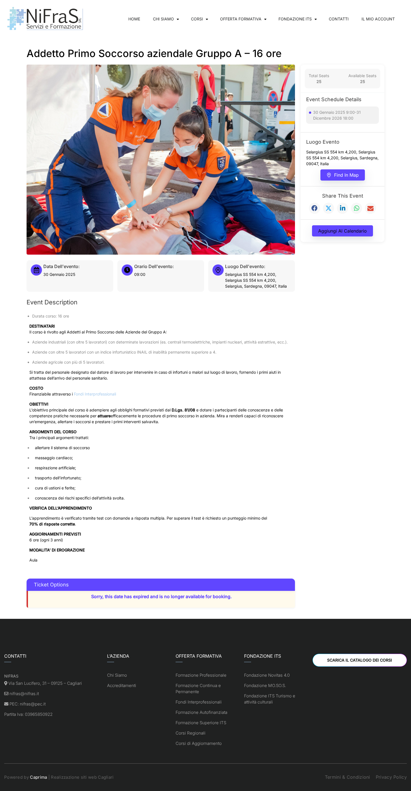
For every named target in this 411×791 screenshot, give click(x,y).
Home (134, 18)
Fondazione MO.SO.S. (265, 685)
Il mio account (378, 18)
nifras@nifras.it (24, 693)
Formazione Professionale (201, 675)
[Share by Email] (370, 208)
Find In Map (346, 175)
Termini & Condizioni (347, 777)
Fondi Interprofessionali (95, 394)
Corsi (197, 18)
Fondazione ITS (295, 18)
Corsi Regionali (191, 733)
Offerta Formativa (240, 18)
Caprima (38, 777)
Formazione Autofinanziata (201, 712)
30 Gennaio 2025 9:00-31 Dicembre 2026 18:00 (337, 115)
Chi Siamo (163, 18)
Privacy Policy (391, 777)
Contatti (339, 18)
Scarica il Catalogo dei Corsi (359, 660)
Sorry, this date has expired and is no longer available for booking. (161, 596)
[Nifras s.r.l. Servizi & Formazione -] (46, 19)
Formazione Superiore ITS (201, 722)
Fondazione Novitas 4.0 (267, 675)
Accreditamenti (121, 685)
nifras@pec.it (33, 704)
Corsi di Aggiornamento (199, 743)
